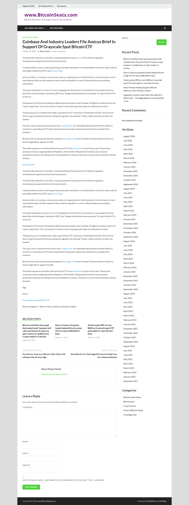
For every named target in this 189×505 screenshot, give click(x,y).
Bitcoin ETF (45, 300)
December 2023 (130, 276)
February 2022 (129, 372)
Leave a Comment (58, 51)
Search (125, 38)
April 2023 (128, 311)
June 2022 (128, 355)
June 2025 (128, 197)
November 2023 (130, 280)
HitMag (163, 501)
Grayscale (26, 300)
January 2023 (129, 324)
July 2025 (127, 193)
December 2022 (130, 328)
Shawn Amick (45, 51)
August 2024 (129, 241)
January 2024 (129, 272)
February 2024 (129, 267)
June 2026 (128, 145)
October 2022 (129, 337)
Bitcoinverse (61, 6)
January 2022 (129, 376)
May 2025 (127, 202)
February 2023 (129, 320)
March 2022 (128, 368)
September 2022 (130, 341)
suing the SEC (67, 125)
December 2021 (130, 381)
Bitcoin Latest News (30, 37)
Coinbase (35, 300)
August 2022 (129, 346)
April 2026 (128, 153)
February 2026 (129, 162)
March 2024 (128, 263)
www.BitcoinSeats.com (50, 15)
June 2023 (128, 302)
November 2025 (130, 175)
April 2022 (128, 363)
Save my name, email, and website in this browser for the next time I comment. (63, 480)
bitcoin (79, 57)
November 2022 (130, 333)
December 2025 (130, 171)
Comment (28, 407)
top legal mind (69, 138)
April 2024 (128, 258)
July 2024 (127, 245)
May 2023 (127, 306)
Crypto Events (129, 406)
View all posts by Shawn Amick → (55, 374)
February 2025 (129, 215)
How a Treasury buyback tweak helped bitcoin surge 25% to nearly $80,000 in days (68, 329)
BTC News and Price (46, 6)
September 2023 (130, 289)
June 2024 (128, 250)
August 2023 (129, 293)
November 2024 (130, 228)
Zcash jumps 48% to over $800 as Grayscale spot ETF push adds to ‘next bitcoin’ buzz (101, 329)
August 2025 (129, 188)
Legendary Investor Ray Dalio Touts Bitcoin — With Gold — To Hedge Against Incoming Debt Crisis (143, 98)
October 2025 (129, 180)
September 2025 (130, 184)
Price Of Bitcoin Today (133, 410)
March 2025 (128, 210)
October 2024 (129, 232)
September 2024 (130, 237)
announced (77, 148)
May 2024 (127, 254)
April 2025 (128, 206)
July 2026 (127, 140)
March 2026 (128, 158)
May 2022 (127, 359)
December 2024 (130, 223)
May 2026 (127, 149)
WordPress (151, 501)
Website (26, 465)
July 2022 (127, 350)
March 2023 (128, 315)
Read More (27, 164)
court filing (57, 70)
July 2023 (127, 298)
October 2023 (129, 285)
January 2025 (129, 219)
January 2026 (129, 167)
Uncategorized (129, 414)
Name (25, 442)
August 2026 (129, 136)
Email (26, 453)
